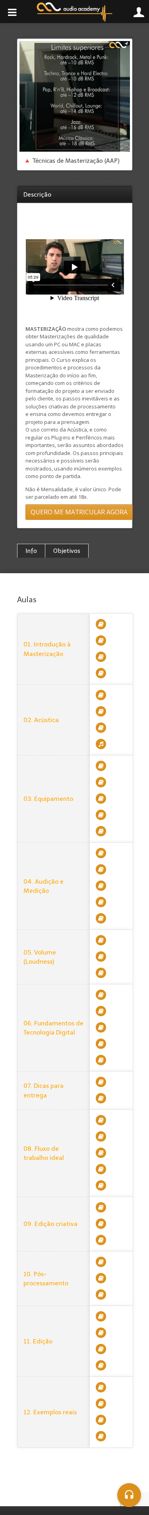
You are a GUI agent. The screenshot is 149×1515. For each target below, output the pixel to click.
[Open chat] (129, 1495)
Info (31, 550)
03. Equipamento (48, 798)
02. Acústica (41, 720)
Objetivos (66, 550)
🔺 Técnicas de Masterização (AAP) (71, 160)
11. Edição (37, 1341)
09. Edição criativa (50, 1224)
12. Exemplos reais (50, 1412)
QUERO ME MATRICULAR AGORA (79, 512)
